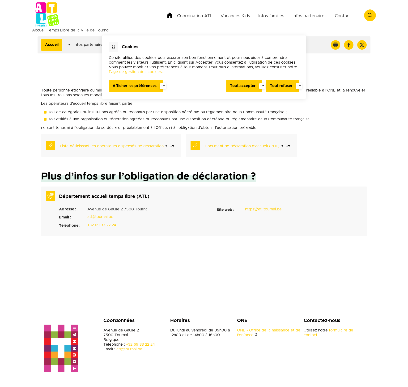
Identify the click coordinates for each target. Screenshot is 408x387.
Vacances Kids (235, 16)
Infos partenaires (310, 16)
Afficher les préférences (135, 86)
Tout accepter (243, 86)
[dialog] (204, 67)
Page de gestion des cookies (135, 72)
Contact (343, 16)
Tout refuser (281, 86)
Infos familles (271, 16)
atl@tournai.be (100, 217)
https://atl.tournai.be (263, 209)
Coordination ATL (194, 16)
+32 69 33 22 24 (101, 225)
